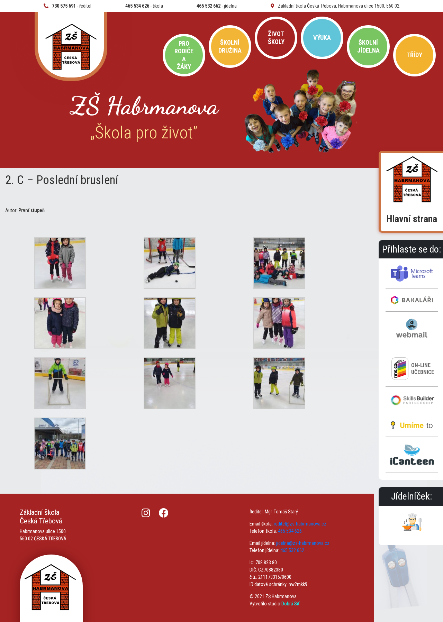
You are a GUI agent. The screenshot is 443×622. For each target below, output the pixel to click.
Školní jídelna (368, 46)
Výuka (322, 37)
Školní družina (230, 46)
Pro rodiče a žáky (183, 55)
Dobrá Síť (290, 603)
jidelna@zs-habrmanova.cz (302, 543)
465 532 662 (292, 550)
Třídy (414, 54)
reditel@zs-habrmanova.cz (300, 524)
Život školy (276, 37)
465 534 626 (290, 531)
